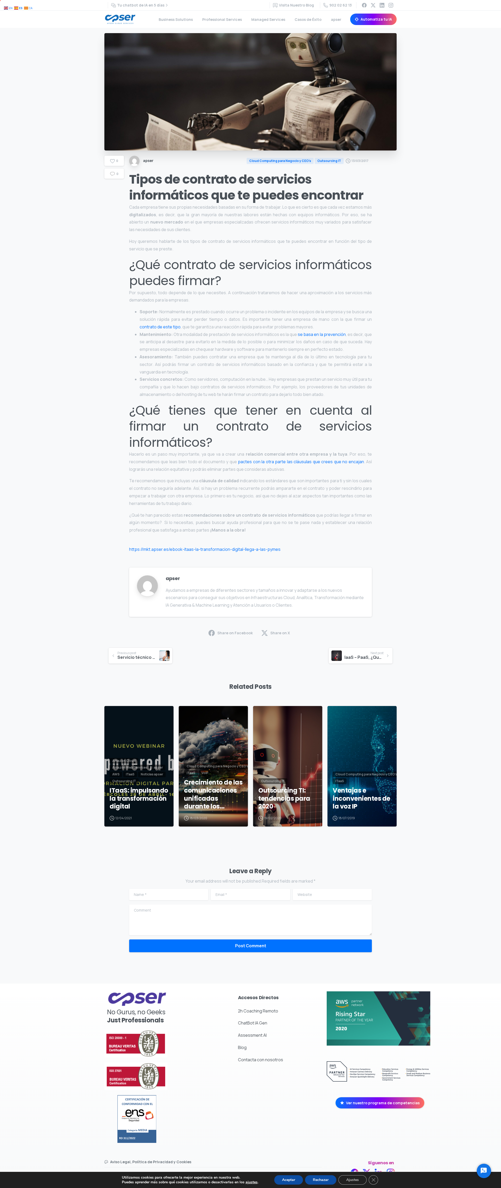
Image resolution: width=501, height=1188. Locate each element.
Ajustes (352, 1179)
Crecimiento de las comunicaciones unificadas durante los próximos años (213, 795)
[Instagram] (391, 5)
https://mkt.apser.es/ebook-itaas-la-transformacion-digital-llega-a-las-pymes (205, 549)
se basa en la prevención (321, 334)
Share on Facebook (235, 632)
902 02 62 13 (340, 5)
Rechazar (321, 1179)
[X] (373, 5)
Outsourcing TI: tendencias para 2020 (284, 799)
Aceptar (288, 1179)
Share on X (280, 632)
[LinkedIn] (382, 5)
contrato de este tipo (160, 327)
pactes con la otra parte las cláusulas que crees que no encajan (301, 462)
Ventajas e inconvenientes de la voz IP (361, 799)
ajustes (252, 1182)
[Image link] (151, 1043)
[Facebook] (364, 5)
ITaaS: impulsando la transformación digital (139, 799)
